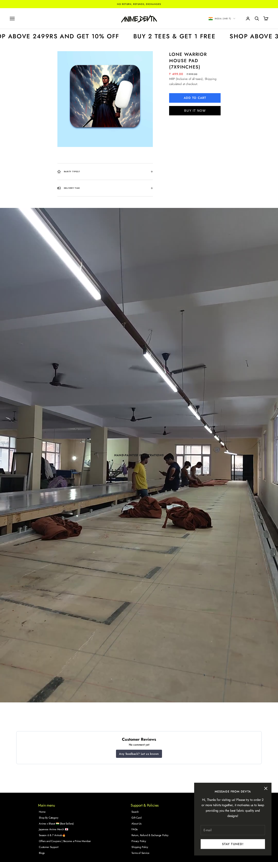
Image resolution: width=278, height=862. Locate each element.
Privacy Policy (138, 841)
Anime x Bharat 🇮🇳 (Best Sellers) (56, 824)
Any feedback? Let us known (139, 754)
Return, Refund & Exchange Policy (150, 835)
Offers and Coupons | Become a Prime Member (65, 841)
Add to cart (195, 98)
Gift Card (136, 818)
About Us (136, 824)
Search (135, 812)
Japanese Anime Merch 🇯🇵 (53, 829)
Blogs (42, 853)
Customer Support (48, 847)
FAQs (134, 829)
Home (42, 812)
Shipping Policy (139, 847)
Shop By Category (48, 818)
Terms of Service (140, 853)
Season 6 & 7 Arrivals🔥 (52, 835)
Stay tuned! (233, 844)
